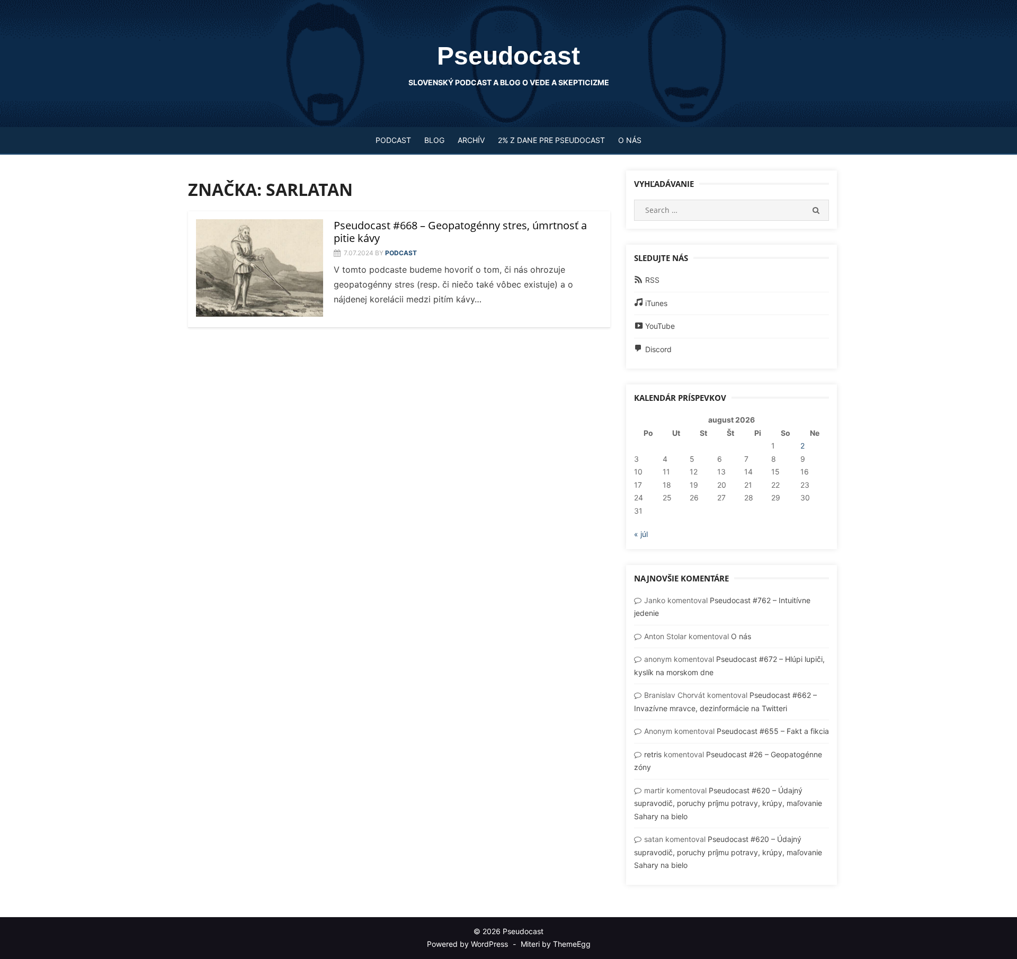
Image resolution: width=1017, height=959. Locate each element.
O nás (629, 140)
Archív (471, 140)
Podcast (393, 140)
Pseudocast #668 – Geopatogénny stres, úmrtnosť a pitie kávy (460, 231)
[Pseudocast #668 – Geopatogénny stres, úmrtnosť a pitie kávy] (259, 268)
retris (653, 754)
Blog (434, 140)
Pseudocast (508, 56)
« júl (641, 534)
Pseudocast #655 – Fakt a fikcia (773, 731)
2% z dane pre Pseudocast (551, 140)
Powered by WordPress (467, 943)
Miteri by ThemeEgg (556, 943)
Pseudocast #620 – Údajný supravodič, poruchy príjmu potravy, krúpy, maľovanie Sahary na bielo (728, 803)
